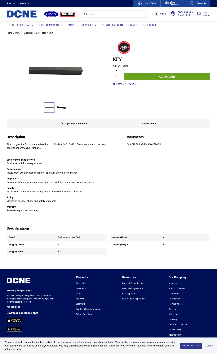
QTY (115, 70)
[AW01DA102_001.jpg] (49, 107)
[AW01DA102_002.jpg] (61, 107)
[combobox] (114, 14)
